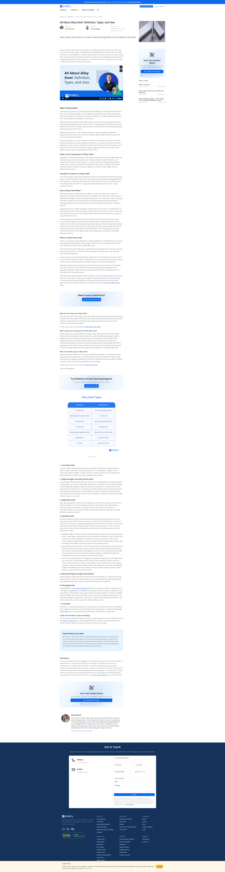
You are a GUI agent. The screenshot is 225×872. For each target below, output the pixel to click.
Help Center (145, 839)
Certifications (123, 852)
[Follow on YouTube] (72, 829)
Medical (121, 824)
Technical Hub (101, 839)
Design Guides (101, 842)
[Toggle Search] (98, 9)
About (144, 819)
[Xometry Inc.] (78, 816)
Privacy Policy (88, 868)
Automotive (122, 821)
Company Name (119, 771)
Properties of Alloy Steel (92, 327)
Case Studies (100, 847)
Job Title (140, 771)
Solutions (63, 10)
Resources (63, 17)
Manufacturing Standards (104, 855)
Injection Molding (101, 827)
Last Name (138, 765)
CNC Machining (101, 819)
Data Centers (123, 829)
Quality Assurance (124, 849)
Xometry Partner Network (126, 839)
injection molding (68, 621)
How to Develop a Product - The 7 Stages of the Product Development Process (151, 99)
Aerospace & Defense (125, 819)
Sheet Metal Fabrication (103, 824)
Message (117, 785)
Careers (144, 821)
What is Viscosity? (144, 84)
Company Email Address (121, 758)
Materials (70, 17)
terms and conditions (100, 675)
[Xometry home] (65, 6)
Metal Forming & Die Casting (105, 829)
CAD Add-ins (100, 857)
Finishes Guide (101, 852)
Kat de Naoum (69, 29)
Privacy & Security (124, 855)
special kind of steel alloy (80, 588)
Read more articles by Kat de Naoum (81, 731)
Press (143, 824)
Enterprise (99, 832)
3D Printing (100, 821)
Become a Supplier (88, 10)
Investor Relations (147, 827)
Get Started (100, 844)
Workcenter (122, 844)
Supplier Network (124, 847)
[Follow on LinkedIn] (68, 829)
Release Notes (101, 860)
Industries (74, 10)
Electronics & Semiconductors (127, 827)
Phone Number (119, 778)
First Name (117, 765)
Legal (143, 829)
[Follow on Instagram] (63, 829)
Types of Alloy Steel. (91, 365)
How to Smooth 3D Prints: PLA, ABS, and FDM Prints (151, 91)
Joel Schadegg (95, 29)
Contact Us (145, 842)
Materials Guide (101, 849)
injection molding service (111, 283)
